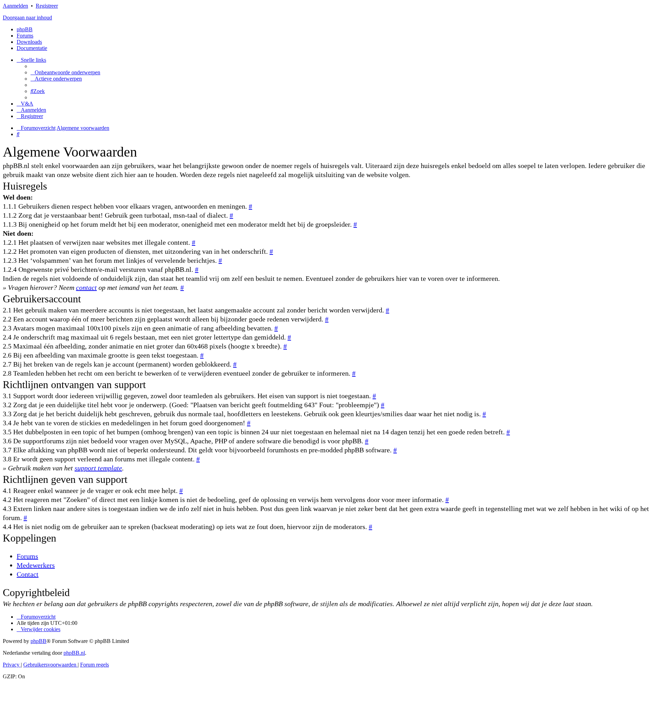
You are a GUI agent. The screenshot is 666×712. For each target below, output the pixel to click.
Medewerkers (36, 565)
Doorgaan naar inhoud (27, 17)
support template (98, 468)
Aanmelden (15, 6)
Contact (28, 574)
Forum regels (94, 665)
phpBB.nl (74, 653)
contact (86, 287)
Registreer (47, 6)
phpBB (25, 29)
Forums (27, 556)
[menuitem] (65, 72)
